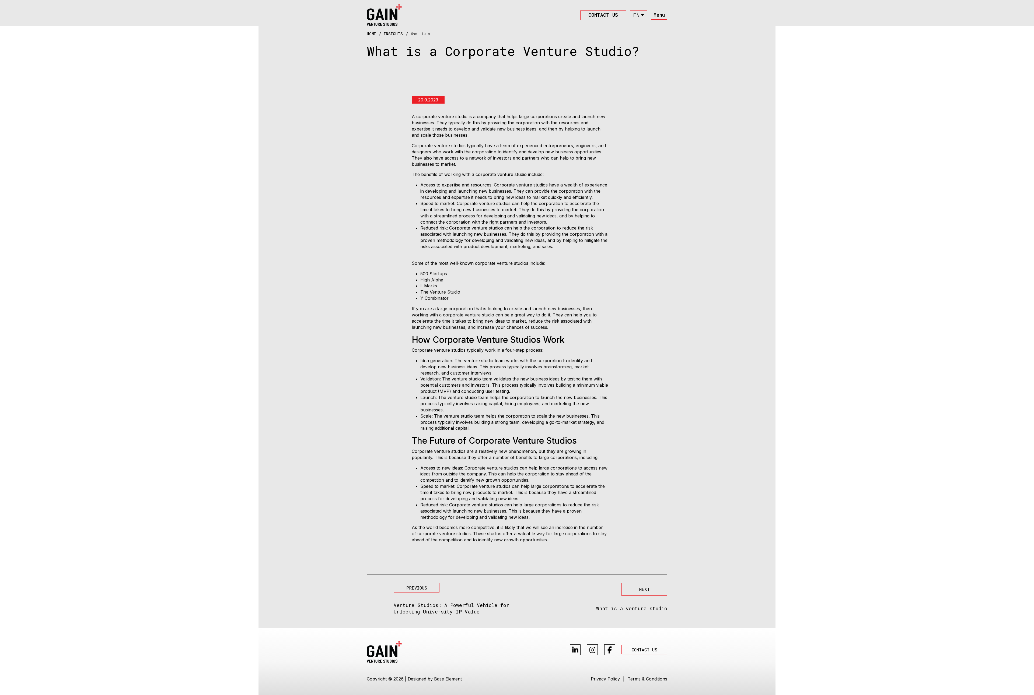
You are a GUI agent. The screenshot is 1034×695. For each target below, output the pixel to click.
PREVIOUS (416, 588)
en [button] (636, 15)
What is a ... (425, 33)
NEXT (644, 589)
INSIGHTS (393, 33)
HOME (371, 33)
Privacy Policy (605, 679)
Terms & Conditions (647, 679)
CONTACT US (603, 15)
